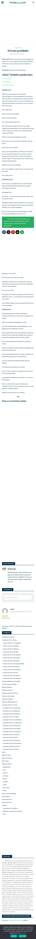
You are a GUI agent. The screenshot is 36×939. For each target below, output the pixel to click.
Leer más (23, 933)
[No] (33, 932)
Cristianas (18, 47)
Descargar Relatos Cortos (15, 920)
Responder (6, 618)
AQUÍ (7, 884)
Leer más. (22, 936)
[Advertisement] (18, 25)
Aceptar (13, 936)
